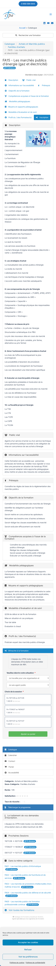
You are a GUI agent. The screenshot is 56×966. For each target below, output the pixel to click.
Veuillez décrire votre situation (20, 673)
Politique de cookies (17, 963)
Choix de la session (13, 691)
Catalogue (10, 44)
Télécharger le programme (18, 807)
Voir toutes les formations (21, 910)
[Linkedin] (44, 23)
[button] (28, 3)
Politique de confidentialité (35, 963)
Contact (11, 761)
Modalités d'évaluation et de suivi (22, 112)
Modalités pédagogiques (19, 101)
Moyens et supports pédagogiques (23, 107)
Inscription (43, 117)
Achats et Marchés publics (32, 44)
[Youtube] (48, 23)
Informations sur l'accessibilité (21, 85)
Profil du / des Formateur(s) (20, 117)
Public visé (31, 80)
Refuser (28, 949)
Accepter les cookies (28, 942)
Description (13, 80)
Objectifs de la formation (18, 91)
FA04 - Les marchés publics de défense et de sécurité (28, 893)
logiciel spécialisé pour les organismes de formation (28, 919)
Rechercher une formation (29, 35)
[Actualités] (52, 23)
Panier (11, 767)
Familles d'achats (16, 47)
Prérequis (45, 85)
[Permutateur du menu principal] (50, 14)
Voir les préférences (28, 956)
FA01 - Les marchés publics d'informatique (23, 866)
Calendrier (12, 755)
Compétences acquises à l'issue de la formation (28, 96)
